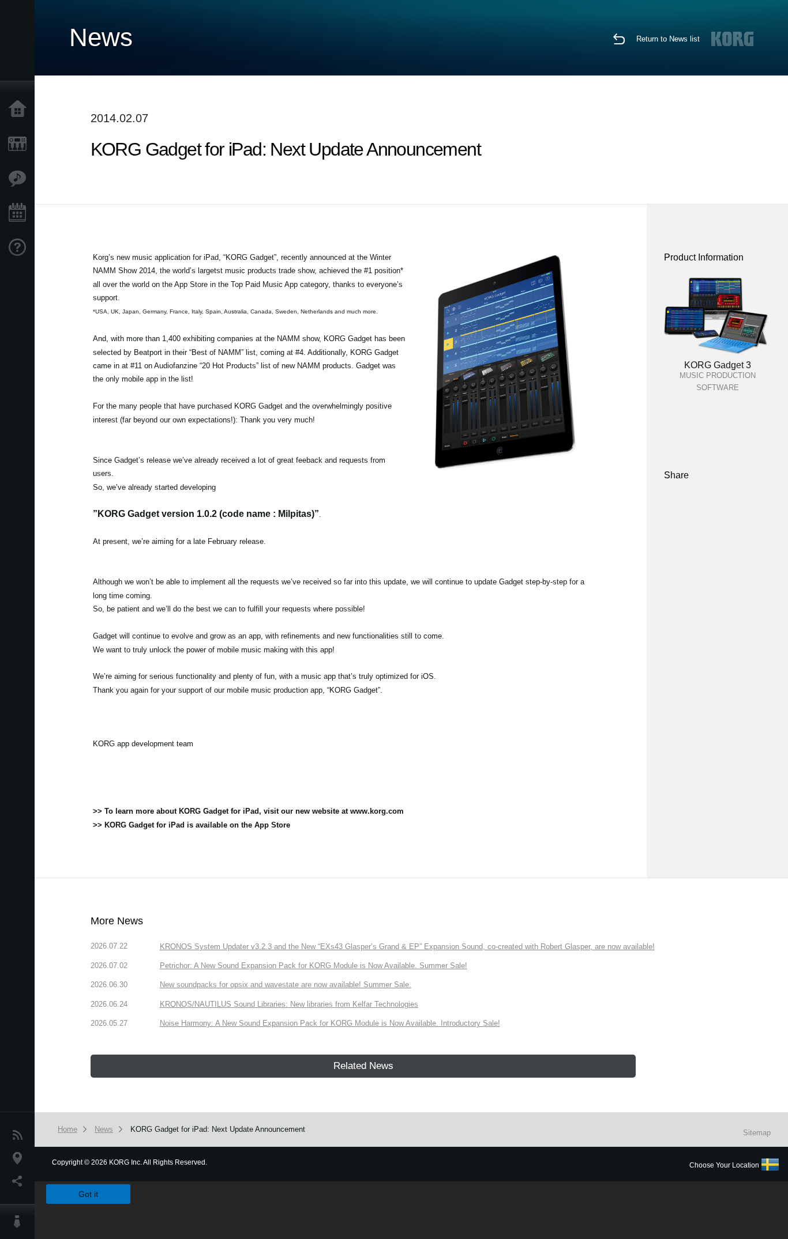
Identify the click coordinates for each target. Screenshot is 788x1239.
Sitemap (757, 1132)
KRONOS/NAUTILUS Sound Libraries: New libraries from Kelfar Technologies (289, 1004)
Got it (88, 1194)
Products (20, 144)
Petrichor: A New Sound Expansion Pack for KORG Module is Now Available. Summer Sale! (313, 965)
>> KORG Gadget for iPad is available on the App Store (191, 825)
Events (20, 213)
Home (20, 109)
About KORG (20, 1221)
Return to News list (668, 39)
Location (20, 1158)
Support (20, 248)
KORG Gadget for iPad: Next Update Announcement (217, 1129)
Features (20, 178)
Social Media (20, 1181)
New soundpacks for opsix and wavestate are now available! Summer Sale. (285, 984)
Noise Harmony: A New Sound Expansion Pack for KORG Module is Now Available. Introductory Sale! (330, 1023)
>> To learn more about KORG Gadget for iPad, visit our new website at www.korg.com (248, 811)
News (20, 1135)
